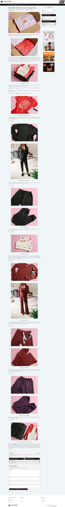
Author (9, 10)
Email (10, 481)
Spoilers (23, 2)
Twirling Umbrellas (55, 505)
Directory (13, 2)
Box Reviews (16, 2)
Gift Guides (25, 2)
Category (16, 9)
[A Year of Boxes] (12, 505)
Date (9, 9)
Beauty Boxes (10, 501)
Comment (10, 469)
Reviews (22, 499)
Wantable (28, 9)
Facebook (43, 499)
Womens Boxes (10, 499)
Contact (31, 2)
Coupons (20, 2)
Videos (28, 2)
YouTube (43, 501)
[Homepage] (8, 4)
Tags (26, 9)
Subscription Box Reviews (13, 4)
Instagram (43, 500)
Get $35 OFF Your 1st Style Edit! (13, 460)
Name (10, 477)
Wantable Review (31, 9)
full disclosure (49, 7)
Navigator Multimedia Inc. (54, 506)
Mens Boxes (9, 500)
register (63, 2)
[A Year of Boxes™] (6, 2)
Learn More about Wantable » (13, 462)
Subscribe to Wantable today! (29, 458)
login (60, 2)
